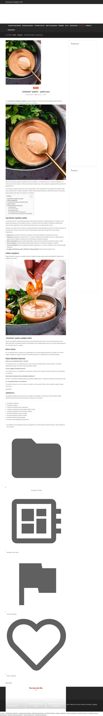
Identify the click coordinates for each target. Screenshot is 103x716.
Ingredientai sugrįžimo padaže (15, 198)
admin (31, 94)
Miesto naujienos (61, 713)
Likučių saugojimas (12, 200)
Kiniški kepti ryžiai (14, 210)
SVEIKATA (88, 25)
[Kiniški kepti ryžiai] (16, 701)
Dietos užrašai (11, 204)
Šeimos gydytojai (72, 713)
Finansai (61, 25)
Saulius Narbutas (82, 713)
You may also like (14, 208)
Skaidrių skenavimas (38, 713)
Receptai (19, 35)
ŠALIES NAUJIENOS (27, 25)
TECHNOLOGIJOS (39, 25)
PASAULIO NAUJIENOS (14, 25)
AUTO (66, 25)
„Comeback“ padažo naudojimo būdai (18, 202)
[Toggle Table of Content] (30, 196)
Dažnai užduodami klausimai (15, 205)
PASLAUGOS (11, 30)
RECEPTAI (81, 25)
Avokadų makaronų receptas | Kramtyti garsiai (21, 213)
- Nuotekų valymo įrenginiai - (14, 715)
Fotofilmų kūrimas (50, 713)
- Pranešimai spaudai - (40, 715)
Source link (9, 683)
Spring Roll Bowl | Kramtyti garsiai (18, 211)
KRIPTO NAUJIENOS (51, 25)
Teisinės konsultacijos (25, 713)
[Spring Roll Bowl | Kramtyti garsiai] (36, 701)
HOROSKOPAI (74, 25)
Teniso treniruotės (28, 715)
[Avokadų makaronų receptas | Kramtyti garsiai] (56, 701)
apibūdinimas (13, 207)
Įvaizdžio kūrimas (93, 713)
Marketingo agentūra (12, 713)
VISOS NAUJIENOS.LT (20, 14)
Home (14, 35)
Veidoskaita (3, 715)
